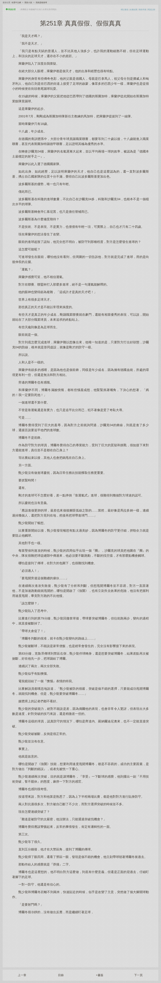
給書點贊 (133, 9)
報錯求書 (142, 9)
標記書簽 (124, 9)
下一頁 (138, 975)
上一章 (22, 975)
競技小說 (28, 2)
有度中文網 (16, 2)
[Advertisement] (80, 939)
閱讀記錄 (151, 9)
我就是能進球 (41, 2)
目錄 (61, 975)
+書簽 (99, 975)
